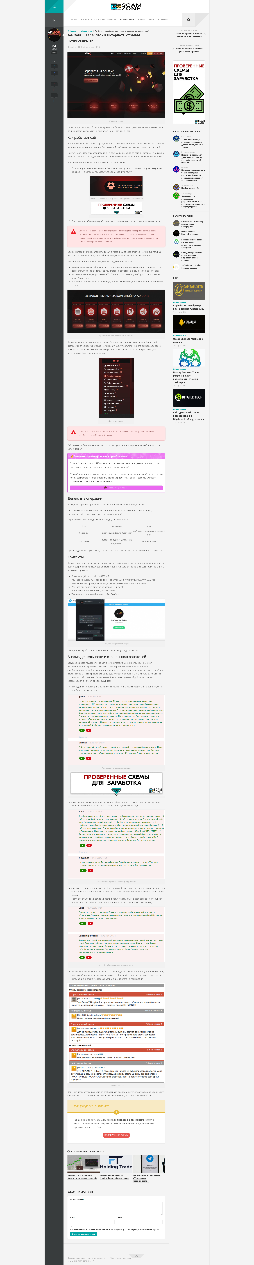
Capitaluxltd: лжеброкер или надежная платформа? (192, 224)
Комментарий (77, 1200)
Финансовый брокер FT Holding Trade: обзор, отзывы (114, 1176)
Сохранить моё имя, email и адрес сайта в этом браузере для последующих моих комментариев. (114, 1229)
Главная (73, 20)
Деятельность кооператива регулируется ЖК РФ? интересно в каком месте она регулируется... (193, 201)
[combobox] (116, 433)
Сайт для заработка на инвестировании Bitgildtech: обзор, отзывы (188, 415)
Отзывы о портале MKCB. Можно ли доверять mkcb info (82, 1176)
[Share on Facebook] (54, 76)
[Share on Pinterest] (54, 87)
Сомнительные (146, 20)
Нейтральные (127, 20)
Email (121, 1217)
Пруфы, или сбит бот (190, 188)
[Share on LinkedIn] (54, 98)
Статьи (162, 20)
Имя (72, 1217)
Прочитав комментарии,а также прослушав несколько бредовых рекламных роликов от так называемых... (193, 175)
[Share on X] (54, 67)
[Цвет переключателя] (54, 6)
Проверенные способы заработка (98, 20)
